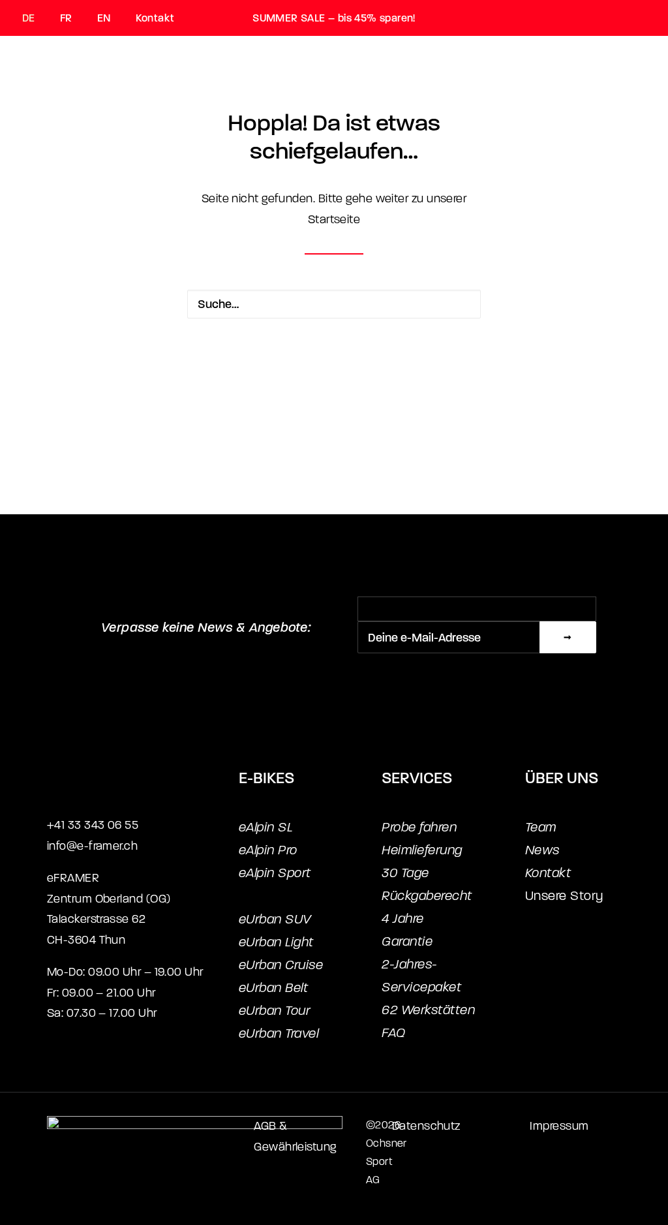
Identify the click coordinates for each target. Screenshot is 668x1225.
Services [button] (320, 94)
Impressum (559, 1126)
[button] (460, 304)
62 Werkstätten (428, 1009)
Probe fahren (419, 827)
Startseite (334, 219)
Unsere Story (564, 895)
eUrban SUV (275, 919)
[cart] (638, 94)
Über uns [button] (423, 94)
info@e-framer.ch (92, 846)
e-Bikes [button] (222, 94)
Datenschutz (426, 1126)
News (542, 850)
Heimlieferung (422, 850)
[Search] (334, 304)
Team (540, 827)
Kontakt (155, 18)
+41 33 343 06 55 (92, 825)
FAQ (394, 1032)
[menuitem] (35, 18)
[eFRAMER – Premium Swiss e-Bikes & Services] (64, 94)
